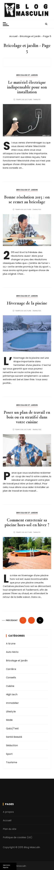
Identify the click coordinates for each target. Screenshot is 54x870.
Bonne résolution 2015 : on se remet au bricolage (27, 199)
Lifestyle (11, 711)
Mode (9, 720)
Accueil (7, 820)
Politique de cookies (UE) (17, 837)
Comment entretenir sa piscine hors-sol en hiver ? (27, 522)
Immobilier (12, 703)
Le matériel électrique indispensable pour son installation (27, 87)
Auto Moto (12, 652)
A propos (8, 812)
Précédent (12, 620)
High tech (11, 694)
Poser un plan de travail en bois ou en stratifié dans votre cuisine (27, 417)
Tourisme (11, 762)
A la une (10, 643)
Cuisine (10, 686)
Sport (9, 754)
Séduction (12, 745)
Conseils (11, 677)
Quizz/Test (12, 728)
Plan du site (9, 829)
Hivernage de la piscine (27, 303)
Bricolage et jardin (27, 75)
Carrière (11, 669)
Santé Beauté (14, 737)
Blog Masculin (32, 847)
